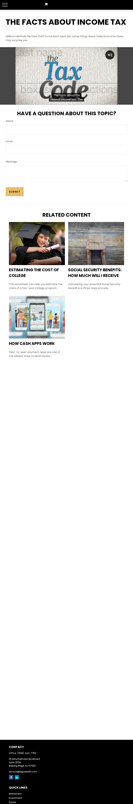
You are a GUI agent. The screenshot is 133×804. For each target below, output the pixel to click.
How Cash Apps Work (32, 343)
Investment (15, 798)
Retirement (15, 793)
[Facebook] (11, 777)
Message (11, 161)
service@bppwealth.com (23, 771)
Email (9, 141)
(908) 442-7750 (26, 753)
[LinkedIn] (17, 777)
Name (9, 121)
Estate (12, 802)
